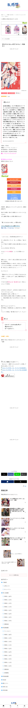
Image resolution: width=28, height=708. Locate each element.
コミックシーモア (14, 179)
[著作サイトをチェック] (7, 481)
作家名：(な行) (12, 93)
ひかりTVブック (14, 182)
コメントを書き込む (14, 575)
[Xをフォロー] (20, 481)
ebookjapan (14, 188)
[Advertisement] (14, 55)
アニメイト (14, 195)
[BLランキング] (8, 375)
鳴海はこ (18, 93)
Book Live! (14, 185)
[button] (25, 39)
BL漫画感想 (5, 93)
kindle (14, 192)
